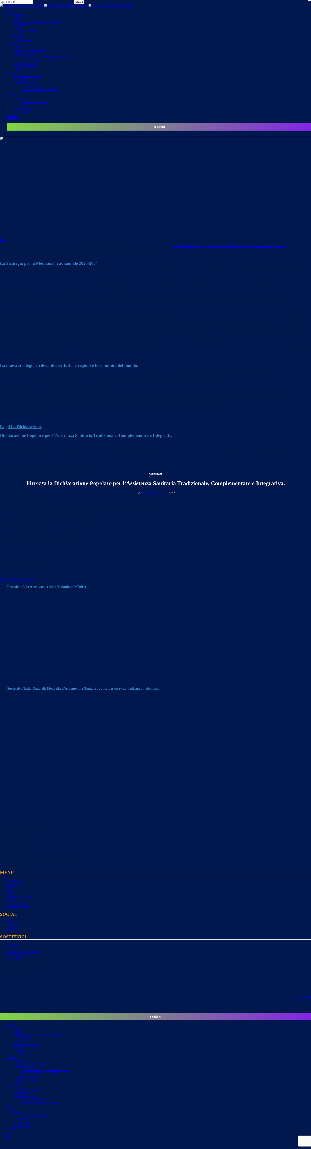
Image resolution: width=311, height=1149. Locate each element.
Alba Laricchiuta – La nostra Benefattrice (37, 1034)
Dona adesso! (15, 957)
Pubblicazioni (22, 1125)
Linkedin (12, 928)
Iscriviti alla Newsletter (20, 896)
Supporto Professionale (27, 1089)
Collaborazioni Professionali (30, 1063)
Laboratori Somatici (25, 1076)
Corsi (10, 1105)
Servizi (11, 890)
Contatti (11, 899)
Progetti (18, 1083)
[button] (1, 1147)
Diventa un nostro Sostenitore (24, 951)
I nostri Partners (23, 1054)
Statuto (18, 1041)
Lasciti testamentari (18, 954)
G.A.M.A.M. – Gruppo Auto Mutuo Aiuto (46, 1070)
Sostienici (159, 126)
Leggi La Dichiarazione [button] (21, 426)
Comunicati (155, 473)
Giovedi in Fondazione (35, 1115)
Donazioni (13, 944)
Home (3, 240)
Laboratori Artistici (25, 1079)
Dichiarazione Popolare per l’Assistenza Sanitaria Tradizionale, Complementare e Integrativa (229, 246)
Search (79, 2)
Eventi (18, 1112)
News (10, 893)
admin (145, 492)
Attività (11, 886)
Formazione (21, 1092)
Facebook (12, 922)
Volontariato (21, 1060)
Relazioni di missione (26, 1044)
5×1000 (11, 947)
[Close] (309, 0)
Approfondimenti (24, 1122)
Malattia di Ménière (25, 1066)
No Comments (157, 492)
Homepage (13, 880)
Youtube (12, 925)
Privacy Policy (15, 903)
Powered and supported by (293, 998)
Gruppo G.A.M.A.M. (34, 1099)
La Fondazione (15, 883)
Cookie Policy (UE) (18, 906)
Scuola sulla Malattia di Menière (40, 1073)
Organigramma (22, 1037)
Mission (18, 1031)
